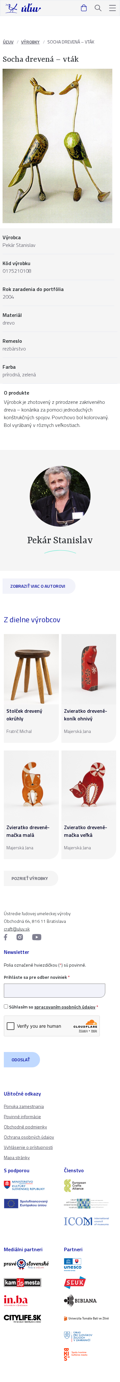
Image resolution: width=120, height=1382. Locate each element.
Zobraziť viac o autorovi (37, 586)
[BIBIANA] (90, 1300)
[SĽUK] (90, 1282)
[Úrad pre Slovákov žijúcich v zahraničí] (90, 1336)
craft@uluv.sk (17, 928)
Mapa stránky (17, 1157)
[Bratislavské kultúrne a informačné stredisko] (90, 1354)
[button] (112, 8)
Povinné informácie (22, 1116)
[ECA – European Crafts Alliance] (90, 1185)
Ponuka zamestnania (24, 1106)
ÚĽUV (8, 41)
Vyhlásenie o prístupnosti (28, 1147)
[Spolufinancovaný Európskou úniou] (30, 1203)
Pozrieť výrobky (30, 878)
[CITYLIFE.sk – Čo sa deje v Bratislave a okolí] (30, 1318)
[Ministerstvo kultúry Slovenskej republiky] (30, 1185)
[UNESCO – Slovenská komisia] (90, 1264)
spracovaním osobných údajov (64, 1006)
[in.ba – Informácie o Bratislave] (30, 1300)
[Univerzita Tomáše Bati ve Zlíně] (90, 1318)
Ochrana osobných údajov (29, 1137)
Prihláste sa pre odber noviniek (37, 977)
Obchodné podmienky (25, 1126)
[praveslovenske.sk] (30, 1264)
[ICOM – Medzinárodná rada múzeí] (90, 1221)
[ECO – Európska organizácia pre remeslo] (90, 1203)
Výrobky (30, 41)
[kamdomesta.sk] (30, 1282)
